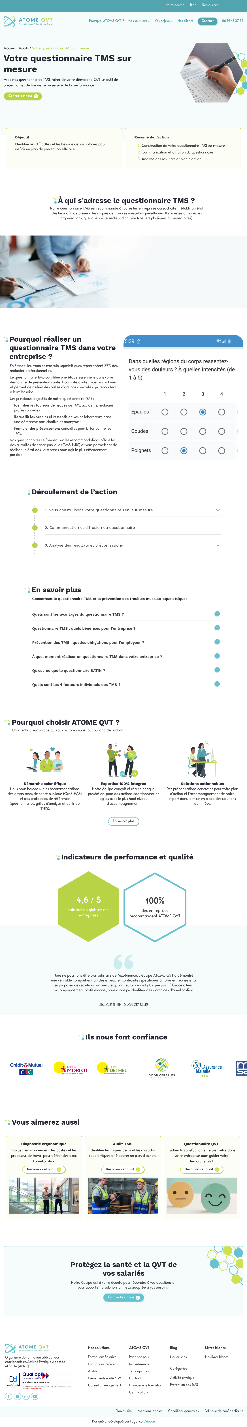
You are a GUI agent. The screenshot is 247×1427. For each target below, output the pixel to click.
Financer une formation (145, 1385)
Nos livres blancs (216, 1357)
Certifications (138, 1392)
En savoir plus (123, 821)
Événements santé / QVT (105, 1378)
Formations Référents (103, 1364)
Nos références (140, 1364)
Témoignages (139, 1371)
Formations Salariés (102, 1357)
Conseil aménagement (104, 1385)
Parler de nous (139, 1357)
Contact (135, 1378)
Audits (24, 48)
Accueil (9, 48)
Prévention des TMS (184, 1385)
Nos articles (178, 1357)
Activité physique (182, 1378)
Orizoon (149, 1421)
